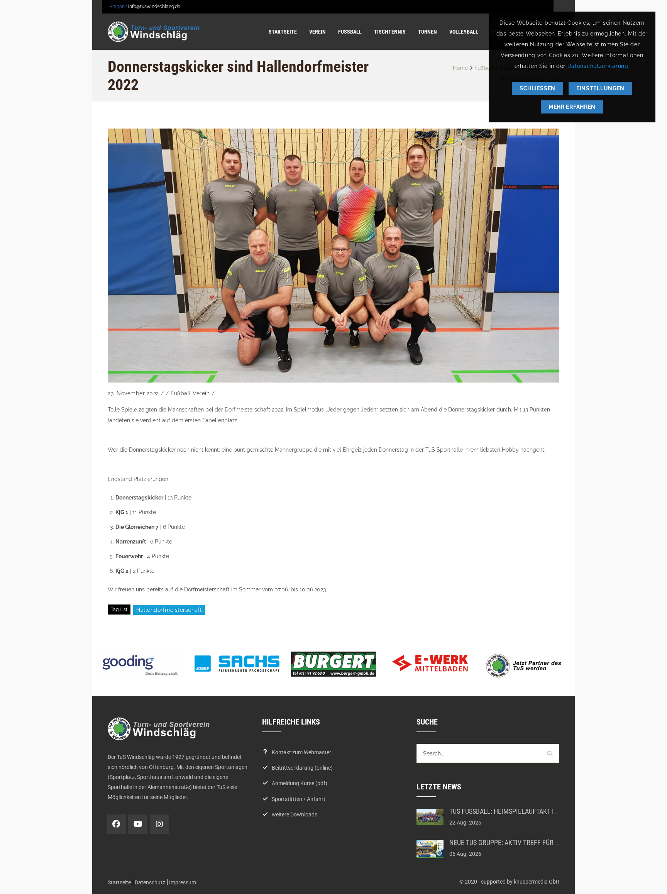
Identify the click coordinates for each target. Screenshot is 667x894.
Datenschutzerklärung (597, 66)
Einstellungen (600, 88)
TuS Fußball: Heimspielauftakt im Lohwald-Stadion (532, 811)
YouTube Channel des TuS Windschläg (137, 824)
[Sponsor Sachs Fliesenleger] (237, 663)
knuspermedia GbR (536, 882)
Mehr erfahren (572, 107)
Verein (201, 393)
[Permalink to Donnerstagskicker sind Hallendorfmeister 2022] (333, 256)
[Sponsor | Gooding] (140, 665)
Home (460, 68)
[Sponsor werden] (526, 666)
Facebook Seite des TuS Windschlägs (116, 824)
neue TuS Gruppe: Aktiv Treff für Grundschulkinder (532, 842)
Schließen (537, 88)
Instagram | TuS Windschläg (159, 824)
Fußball (483, 68)
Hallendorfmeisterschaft (169, 610)
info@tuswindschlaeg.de (154, 6)
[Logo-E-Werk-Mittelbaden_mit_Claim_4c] (430, 663)
